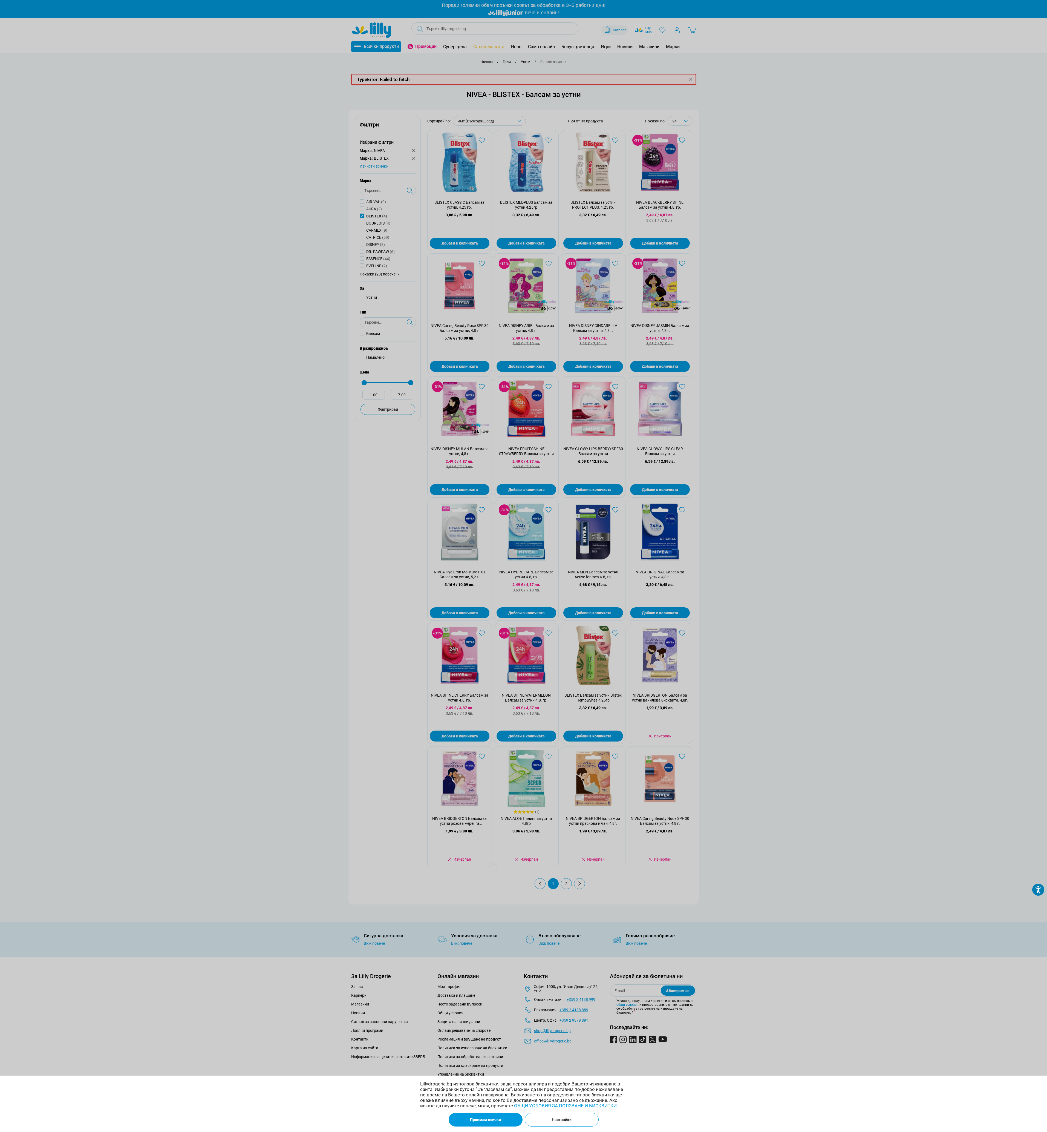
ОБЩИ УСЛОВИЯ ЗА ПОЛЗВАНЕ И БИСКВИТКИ (565, 1105)
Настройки (562, 1119)
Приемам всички (485, 1119)
